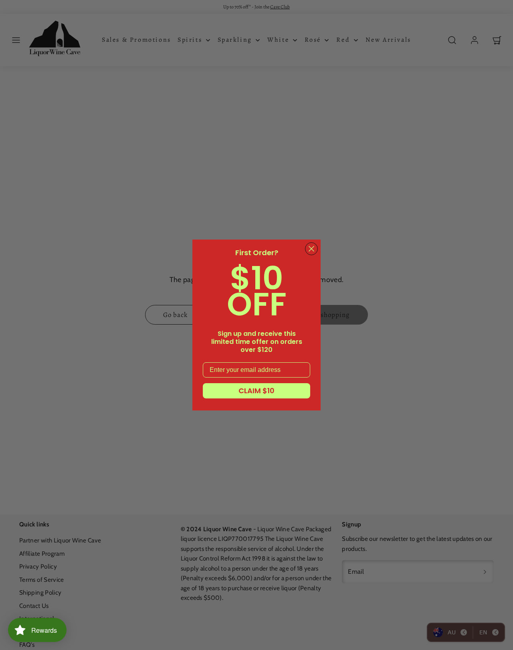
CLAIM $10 (256, 391)
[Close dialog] (311, 249)
